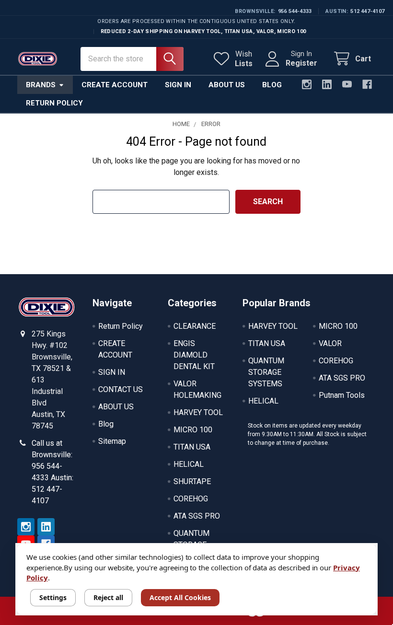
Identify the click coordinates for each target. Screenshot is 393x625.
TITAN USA (191, 446)
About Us (226, 85)
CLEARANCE (194, 326)
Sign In (178, 85)
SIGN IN (111, 372)
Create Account (114, 85)
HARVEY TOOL (198, 412)
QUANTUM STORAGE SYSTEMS (266, 372)
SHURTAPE (192, 481)
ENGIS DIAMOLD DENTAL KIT (194, 355)
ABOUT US (116, 406)
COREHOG (190, 498)
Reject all (108, 597)
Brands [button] (41, 85)
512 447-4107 (367, 11)
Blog (272, 85)
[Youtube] (347, 84)
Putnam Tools (342, 395)
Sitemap (112, 441)
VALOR (330, 343)
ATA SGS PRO (196, 516)
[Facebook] (367, 84)
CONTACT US (120, 389)
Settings (53, 597)
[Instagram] (306, 84)
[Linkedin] (326, 84)
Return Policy (54, 103)
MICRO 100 (192, 429)
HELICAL (188, 464)
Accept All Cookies (180, 597)
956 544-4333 (295, 11)
